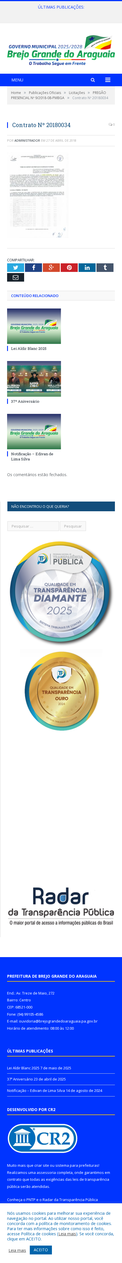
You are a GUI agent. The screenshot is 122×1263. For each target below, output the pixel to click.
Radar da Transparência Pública (70, 1199)
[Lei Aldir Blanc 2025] (34, 326)
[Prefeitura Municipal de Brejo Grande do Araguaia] (61, 49)
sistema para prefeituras (76, 1165)
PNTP (30, 1199)
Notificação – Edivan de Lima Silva (36, 1090)
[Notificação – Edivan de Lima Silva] (34, 431)
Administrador (27, 140)
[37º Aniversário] (34, 378)
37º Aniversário (59, 13)
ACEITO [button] (41, 1249)
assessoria (46, 1172)
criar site (41, 1165)
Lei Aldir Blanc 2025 (29, 348)
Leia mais (67, 1233)
